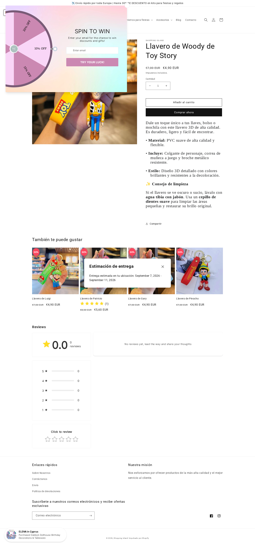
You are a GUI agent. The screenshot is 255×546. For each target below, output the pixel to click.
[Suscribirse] (90, 516)
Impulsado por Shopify (139, 538)
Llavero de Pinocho (187, 298)
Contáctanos (39, 479)
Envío (35, 485)
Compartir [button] (156, 223)
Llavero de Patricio (91, 298)
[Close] (163, 267)
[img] (92, 304)
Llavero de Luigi (41, 298)
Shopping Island (121, 538)
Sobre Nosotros (41, 473)
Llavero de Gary (137, 298)
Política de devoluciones (46, 491)
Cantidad (150, 79)
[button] (136, 20)
